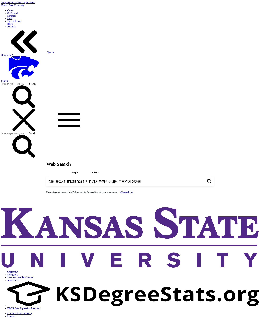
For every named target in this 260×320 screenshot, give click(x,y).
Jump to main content (11, 2)
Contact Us (12, 272)
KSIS (9, 18)
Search (4, 81)
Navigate (11, 15)
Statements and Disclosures (20, 277)
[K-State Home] (23, 78)
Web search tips (126, 192)
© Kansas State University (19, 313)
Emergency (12, 274)
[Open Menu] (46, 130)
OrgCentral (12, 13)
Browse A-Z (7, 55)
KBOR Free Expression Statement (23, 308)
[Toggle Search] (23, 107)
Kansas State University (12, 5)
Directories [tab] (94, 173)
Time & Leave (14, 21)
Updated (11, 316)
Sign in (50, 52)
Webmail (11, 26)
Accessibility (13, 280)
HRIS (10, 24)
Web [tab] (55, 173)
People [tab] (75, 173)
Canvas (10, 10)
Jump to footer (28, 2)
